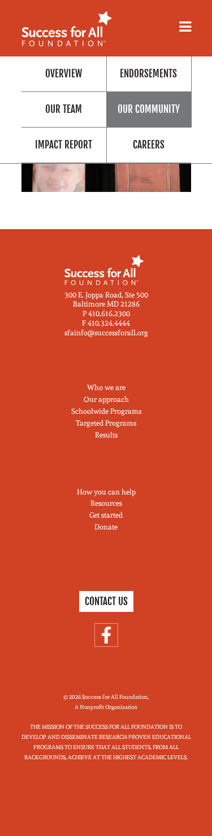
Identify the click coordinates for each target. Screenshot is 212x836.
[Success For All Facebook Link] (106, 635)
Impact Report (63, 145)
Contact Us (106, 601)
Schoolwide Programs (106, 411)
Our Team (63, 109)
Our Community (149, 109)
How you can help (106, 492)
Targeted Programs (106, 423)
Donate (106, 527)
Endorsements (148, 74)
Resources (106, 503)
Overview (63, 74)
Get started (106, 515)
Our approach (106, 399)
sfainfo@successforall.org (106, 333)
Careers (149, 145)
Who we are (106, 387)
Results (106, 435)
